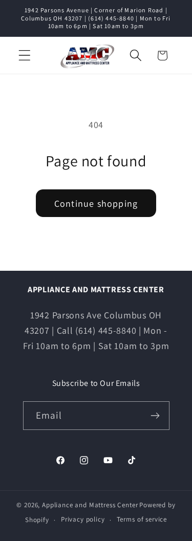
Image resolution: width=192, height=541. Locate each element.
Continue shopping (96, 203)
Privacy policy (83, 519)
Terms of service (142, 519)
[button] (24, 55)
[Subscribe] (155, 415)
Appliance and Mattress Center (90, 505)
